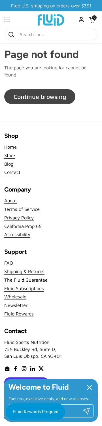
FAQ (8, 262)
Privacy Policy (19, 217)
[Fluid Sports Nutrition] (51, 20)
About (10, 200)
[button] (92, 20)
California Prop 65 (22, 226)
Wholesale (15, 296)
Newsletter (15, 305)
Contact (12, 172)
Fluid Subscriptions (24, 288)
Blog (8, 164)
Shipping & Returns (24, 271)
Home (10, 146)
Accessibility (17, 234)
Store (9, 155)
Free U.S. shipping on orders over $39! (51, 5)
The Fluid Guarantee (26, 279)
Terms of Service (22, 209)
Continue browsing (40, 96)
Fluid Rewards (19, 313)
